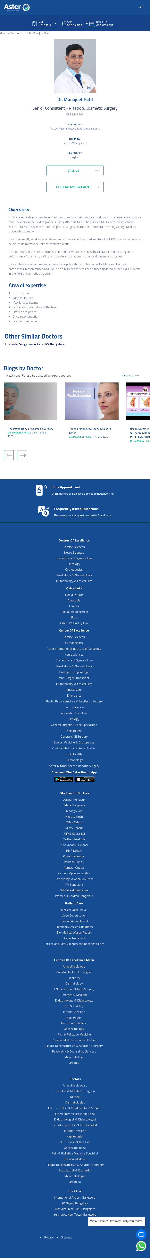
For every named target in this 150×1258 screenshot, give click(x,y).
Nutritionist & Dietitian (75, 1142)
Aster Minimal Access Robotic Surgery (74, 765)
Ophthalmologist (75, 1147)
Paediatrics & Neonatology (74, 575)
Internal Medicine (74, 1011)
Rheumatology (74, 1057)
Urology (74, 719)
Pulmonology (74, 760)
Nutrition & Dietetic (74, 1023)
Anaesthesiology (74, 966)
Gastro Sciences (74, 707)
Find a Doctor (74, 594)
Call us (73, 170)
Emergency (74, 695)
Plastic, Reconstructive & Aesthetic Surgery (75, 128)
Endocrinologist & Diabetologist (75, 1119)
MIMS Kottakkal (74, 833)
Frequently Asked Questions (74, 926)
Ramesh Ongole (74, 867)
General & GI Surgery (74, 736)
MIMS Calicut (74, 822)
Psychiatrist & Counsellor (75, 1170)
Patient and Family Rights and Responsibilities (74, 943)
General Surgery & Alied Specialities (74, 724)
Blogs (74, 617)
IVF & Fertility (74, 1006)
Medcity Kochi (74, 816)
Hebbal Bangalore (74, 805)
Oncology (74, 563)
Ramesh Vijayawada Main (74, 873)
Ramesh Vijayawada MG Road (74, 878)
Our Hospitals (45, 23)
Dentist (75, 1096)
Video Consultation (74, 915)
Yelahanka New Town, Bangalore (75, 1214)
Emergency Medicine (74, 994)
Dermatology (74, 983)
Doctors (15, 33)
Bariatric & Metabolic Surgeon (75, 1091)
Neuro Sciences (74, 552)
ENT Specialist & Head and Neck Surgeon (75, 1108)
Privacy (49, 1237)
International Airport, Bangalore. (75, 1197)
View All (127, 375)
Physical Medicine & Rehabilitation (74, 748)
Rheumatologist (75, 1176)
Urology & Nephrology (74, 672)
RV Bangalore (74, 884)
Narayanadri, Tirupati (74, 845)
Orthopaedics (74, 569)
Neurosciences (74, 654)
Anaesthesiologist (75, 1085)
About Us (74, 600)
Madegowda (74, 811)
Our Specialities (74, 23)
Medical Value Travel (74, 909)
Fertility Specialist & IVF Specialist (75, 1125)
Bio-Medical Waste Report (74, 932)
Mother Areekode (74, 839)
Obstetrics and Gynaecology (74, 558)
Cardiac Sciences (74, 546)
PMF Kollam (74, 850)
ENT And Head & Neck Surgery (74, 989)
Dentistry (74, 977)
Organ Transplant (74, 938)
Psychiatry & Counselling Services (74, 1051)
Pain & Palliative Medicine (74, 1034)
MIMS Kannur (74, 828)
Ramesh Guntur (74, 862)
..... (24, 33)
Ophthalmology (74, 1028)
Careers (74, 606)
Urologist (75, 1181)
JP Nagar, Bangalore (75, 1203)
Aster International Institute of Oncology (74, 648)
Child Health (74, 754)
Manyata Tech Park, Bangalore (75, 1208)
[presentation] (9, 455)
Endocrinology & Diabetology (74, 1000)
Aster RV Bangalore (75, 143)
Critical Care (74, 689)
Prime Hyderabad (74, 856)
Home (3, 33)
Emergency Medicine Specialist (75, 1113)
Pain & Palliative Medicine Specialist (75, 1153)
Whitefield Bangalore (74, 890)
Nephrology (74, 730)
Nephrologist (75, 1136)
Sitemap (66, 1237)
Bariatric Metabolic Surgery (74, 972)
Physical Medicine (75, 1159)
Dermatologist (75, 1102)
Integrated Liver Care (74, 713)
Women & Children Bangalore (74, 895)
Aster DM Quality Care (74, 623)
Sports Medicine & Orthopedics (74, 742)
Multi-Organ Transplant (74, 677)
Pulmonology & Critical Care (74, 580)
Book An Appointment (104, 23)
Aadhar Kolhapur (74, 799)
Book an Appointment (74, 611)
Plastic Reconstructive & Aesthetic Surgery (74, 701)
